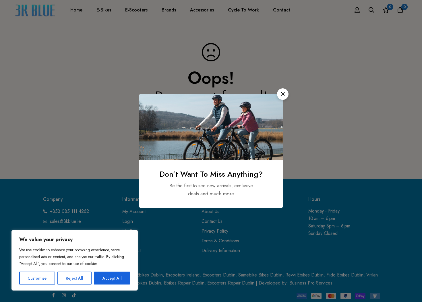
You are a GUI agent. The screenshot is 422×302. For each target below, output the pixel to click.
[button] (283, 94)
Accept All (112, 278)
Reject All (74, 278)
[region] (74, 260)
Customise (37, 278)
